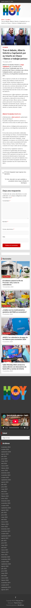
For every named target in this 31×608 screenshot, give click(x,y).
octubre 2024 (5, 449)
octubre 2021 (5, 533)
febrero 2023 (5, 496)
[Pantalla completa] (27, 428)
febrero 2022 (5, 524)
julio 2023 (4, 484)
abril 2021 (4, 547)
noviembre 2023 (5, 475)
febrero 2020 (5, 580)
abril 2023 (4, 491)
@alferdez (12, 114)
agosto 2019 (4, 589)
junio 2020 (4, 571)
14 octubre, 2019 (7, 62)
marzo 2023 (4, 494)
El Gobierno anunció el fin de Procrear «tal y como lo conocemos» (13, 283)
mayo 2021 (4, 545)
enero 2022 (4, 526)
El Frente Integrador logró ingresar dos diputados (15, 173)
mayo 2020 (4, 573)
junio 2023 (4, 487)
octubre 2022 (5, 505)
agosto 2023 (4, 482)
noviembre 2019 (5, 582)
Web (4, 237)
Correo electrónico (8, 229)
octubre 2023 (5, 477)
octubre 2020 (5, 561)
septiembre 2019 (6, 587)
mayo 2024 (4, 461)
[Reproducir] (3, 428)
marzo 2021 (4, 550)
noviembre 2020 (5, 559)
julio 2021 (4, 540)
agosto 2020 (4, 566)
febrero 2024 (5, 468)
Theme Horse (18, 603)
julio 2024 (4, 456)
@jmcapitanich (16, 117)
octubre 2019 (5, 585)
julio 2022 (4, 512)
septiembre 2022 (6, 508)
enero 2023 (4, 498)
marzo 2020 (4, 578)
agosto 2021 (4, 538)
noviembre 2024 (5, 447)
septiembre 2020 (6, 564)
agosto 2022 (4, 510)
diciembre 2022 (5, 501)
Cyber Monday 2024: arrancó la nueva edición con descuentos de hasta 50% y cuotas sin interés (14, 367)
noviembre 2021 (5, 531)
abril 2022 (4, 519)
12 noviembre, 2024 (8, 287)
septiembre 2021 (6, 536)
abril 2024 (4, 463)
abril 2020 (4, 575)
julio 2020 (4, 568)
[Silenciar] (25, 428)
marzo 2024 (4, 466)
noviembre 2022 (5, 503)
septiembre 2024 (6, 452)
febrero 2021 (5, 552)
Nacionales (6, 259)
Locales (5, 47)
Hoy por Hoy (19, 600)
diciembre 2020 (5, 557)
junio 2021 (4, 543)
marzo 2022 (4, 522)
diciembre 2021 (5, 529)
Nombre (5, 221)
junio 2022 (4, 515)
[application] (15, 421)
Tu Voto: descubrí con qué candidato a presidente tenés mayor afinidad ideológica (16, 181)
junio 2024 (4, 459)
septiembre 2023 (6, 480)
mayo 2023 (4, 489)
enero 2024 (4, 470)
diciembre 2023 (5, 473)
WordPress (21, 605)
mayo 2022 (4, 517)
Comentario (6, 201)
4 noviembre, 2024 (8, 314)
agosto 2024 (4, 454)
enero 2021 (4, 554)
